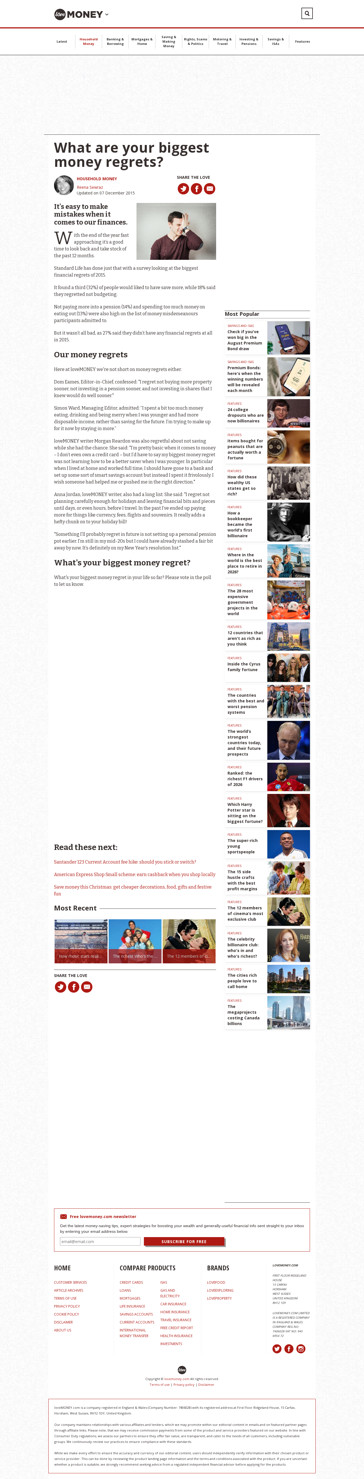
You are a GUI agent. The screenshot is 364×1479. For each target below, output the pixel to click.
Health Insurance (176, 1335)
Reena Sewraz (90, 187)
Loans (125, 1290)
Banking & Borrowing (115, 41)
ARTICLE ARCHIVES (68, 1290)
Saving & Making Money (169, 41)
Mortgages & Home (142, 41)
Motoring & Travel (222, 41)
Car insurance (173, 1304)
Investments (171, 1343)
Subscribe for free (184, 1241)
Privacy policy (184, 1384)
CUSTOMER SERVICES (70, 1282)
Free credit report (176, 1328)
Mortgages (130, 1298)
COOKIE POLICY (66, 1314)
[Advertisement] (182, 95)
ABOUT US (62, 1330)
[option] (81, 941)
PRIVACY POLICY (67, 1306)
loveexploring (220, 1290)
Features (302, 41)
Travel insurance (175, 1320)
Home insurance (175, 1312)
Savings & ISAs (276, 41)
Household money (97, 178)
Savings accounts (136, 1314)
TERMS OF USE (65, 1298)
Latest (62, 41)
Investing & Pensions (248, 41)
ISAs (163, 1282)
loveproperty (219, 1298)
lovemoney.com (176, 1379)
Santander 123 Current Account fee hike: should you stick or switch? (125, 862)
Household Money (89, 41)
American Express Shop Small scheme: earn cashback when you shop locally (134, 874)
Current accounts (137, 1322)
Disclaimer (206, 1384)
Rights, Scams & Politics (195, 41)
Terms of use (160, 1384)
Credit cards (131, 1282)
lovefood (216, 1282)
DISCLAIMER (63, 1322)
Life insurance (132, 1306)
